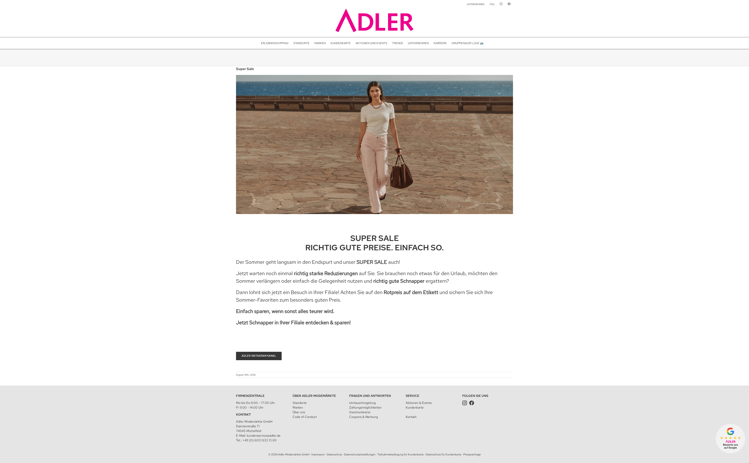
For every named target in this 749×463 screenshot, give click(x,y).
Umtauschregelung (362, 403)
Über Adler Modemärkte (314, 396)
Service (412, 396)
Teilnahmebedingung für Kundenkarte (400, 454)
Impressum (318, 454)
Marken (298, 407)
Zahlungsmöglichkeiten (365, 407)
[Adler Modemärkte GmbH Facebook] (471, 403)
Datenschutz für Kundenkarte (443, 454)
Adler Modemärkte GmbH (293, 454)
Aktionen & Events (419, 403)
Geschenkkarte (359, 412)
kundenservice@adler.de (263, 436)
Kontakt (243, 414)
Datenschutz (334, 454)
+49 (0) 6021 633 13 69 (259, 440)
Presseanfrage (472, 454)
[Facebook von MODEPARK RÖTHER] (509, 4)
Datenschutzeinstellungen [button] (359, 454)
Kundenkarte (415, 407)
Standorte (300, 403)
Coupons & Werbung (363, 417)
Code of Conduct (305, 417)
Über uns (299, 412)
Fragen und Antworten (370, 396)
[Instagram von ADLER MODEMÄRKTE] (501, 4)
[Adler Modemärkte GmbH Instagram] (464, 403)
